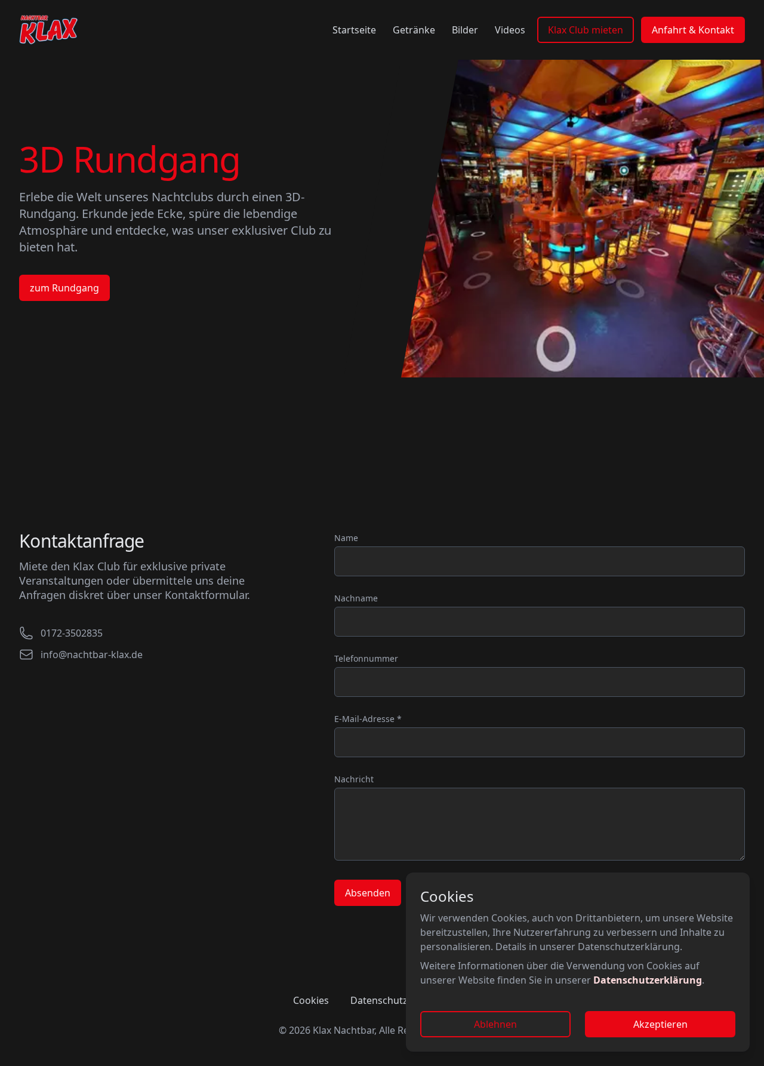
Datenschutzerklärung (647, 980)
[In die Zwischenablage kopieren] (117, 633)
